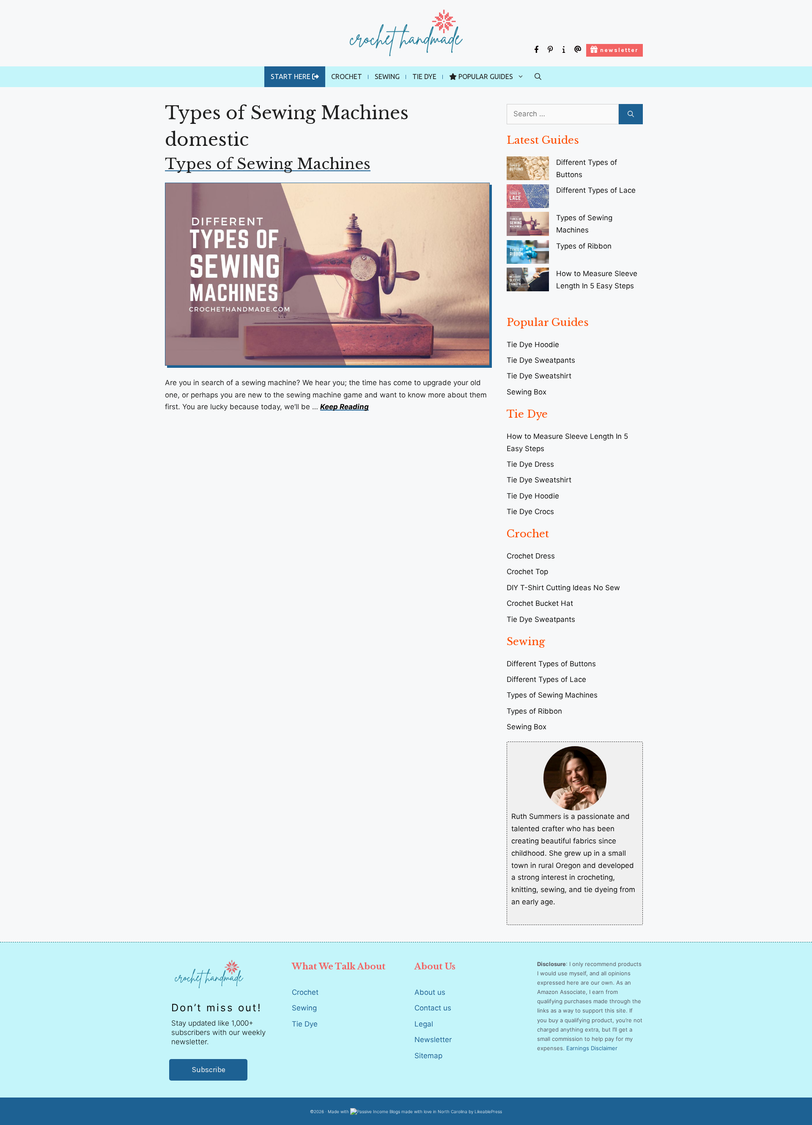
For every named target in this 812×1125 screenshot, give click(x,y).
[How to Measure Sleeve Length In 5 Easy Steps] (528, 281)
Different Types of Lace (596, 190)
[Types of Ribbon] (528, 254)
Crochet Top (527, 571)
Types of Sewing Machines (267, 164)
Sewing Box (526, 392)
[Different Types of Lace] (528, 198)
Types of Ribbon (584, 246)
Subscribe (208, 1069)
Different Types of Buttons (551, 664)
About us (429, 992)
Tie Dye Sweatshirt (539, 376)
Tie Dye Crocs (530, 511)
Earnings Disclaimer (591, 1048)
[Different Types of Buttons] (528, 170)
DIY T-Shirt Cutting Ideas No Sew (563, 587)
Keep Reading (344, 406)
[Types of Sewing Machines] (528, 225)
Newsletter (433, 1039)
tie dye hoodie (533, 344)
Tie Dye (424, 76)
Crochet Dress (531, 556)
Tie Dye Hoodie (533, 496)
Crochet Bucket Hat (540, 603)
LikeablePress (488, 1111)
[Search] (631, 114)
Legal (423, 1024)
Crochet (346, 76)
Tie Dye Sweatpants (541, 360)
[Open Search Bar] (538, 76)
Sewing (387, 76)
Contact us (432, 1008)
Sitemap (428, 1055)
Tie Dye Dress (530, 464)
